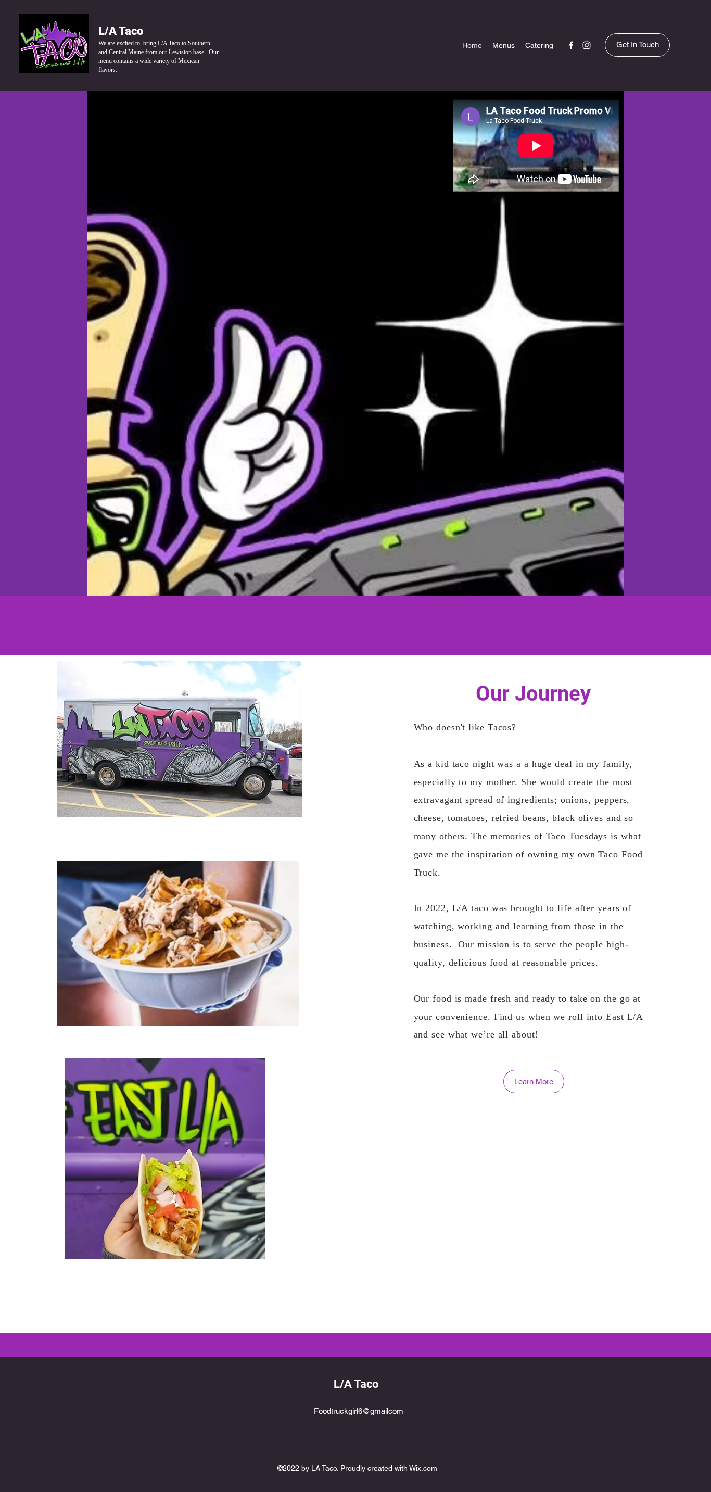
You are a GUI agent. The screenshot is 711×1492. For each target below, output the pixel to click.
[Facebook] (571, 45)
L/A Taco (120, 30)
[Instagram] (586, 45)
